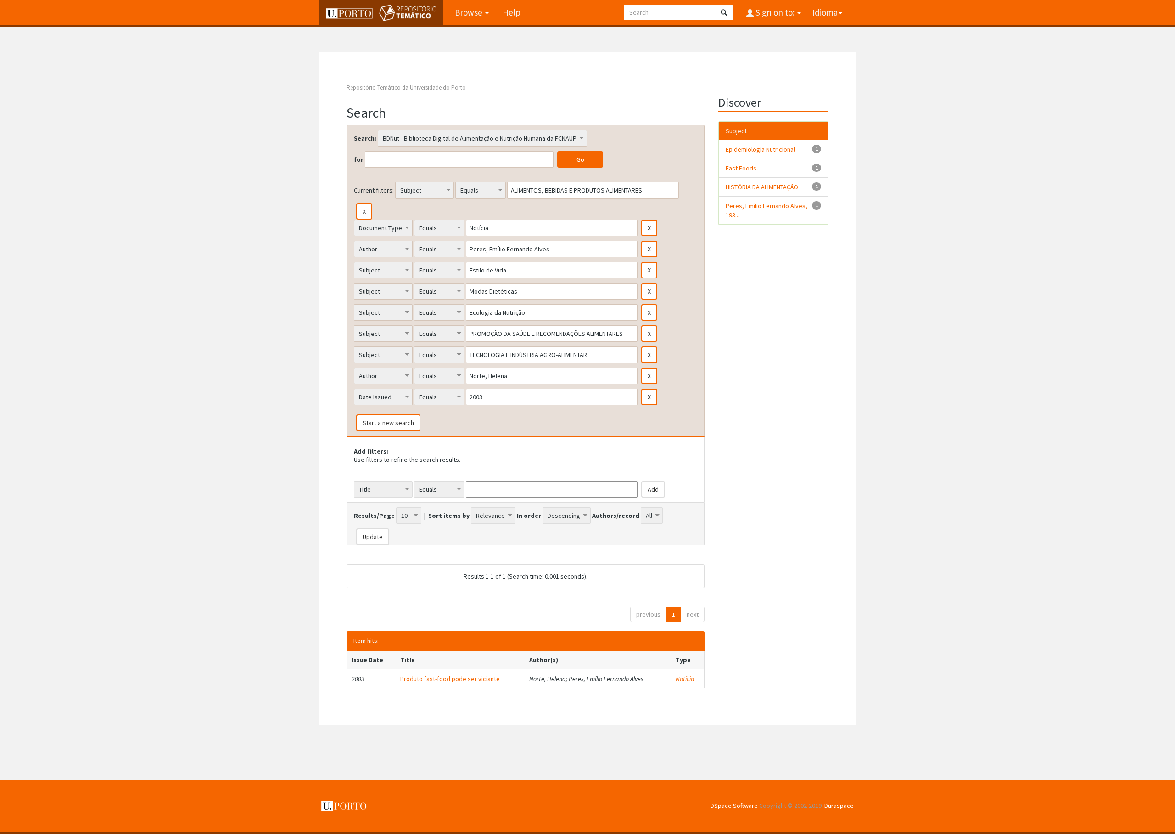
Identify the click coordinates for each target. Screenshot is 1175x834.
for (359, 159)
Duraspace (839, 805)
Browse (469, 12)
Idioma (825, 12)
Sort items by (449, 515)
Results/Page (374, 515)
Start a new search (388, 423)
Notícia (685, 679)
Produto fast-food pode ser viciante (450, 679)
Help (511, 12)
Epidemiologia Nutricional (760, 149)
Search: (365, 138)
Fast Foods (741, 168)
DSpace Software (734, 805)
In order (529, 515)
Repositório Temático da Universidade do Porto (406, 87)
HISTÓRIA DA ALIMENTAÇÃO (762, 187)
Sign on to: (775, 12)
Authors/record (615, 515)
